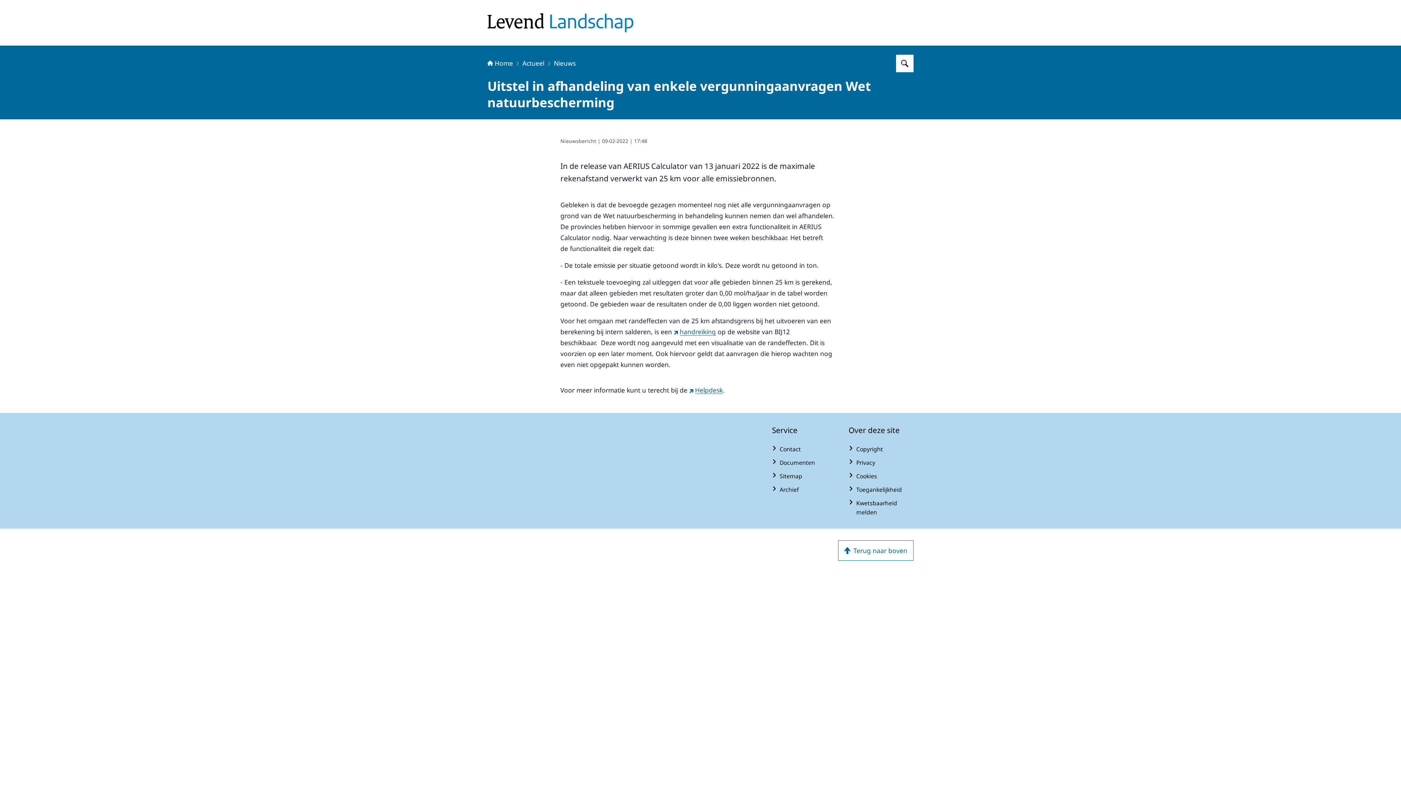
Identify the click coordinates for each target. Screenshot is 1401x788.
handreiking (698, 331)
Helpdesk (709, 390)
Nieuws (565, 63)
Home (504, 63)
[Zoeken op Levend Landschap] (905, 63)
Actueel (533, 63)
